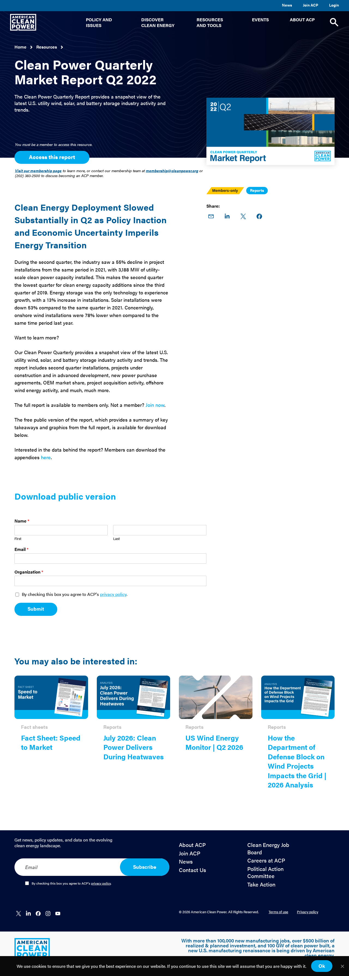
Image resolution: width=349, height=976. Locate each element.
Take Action (261, 884)
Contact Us (192, 870)
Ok (321, 965)
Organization (28, 572)
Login (334, 5)
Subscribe (144, 866)
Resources (46, 47)
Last (116, 538)
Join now (155, 404)
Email (21, 549)
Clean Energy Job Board (268, 848)
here (46, 457)
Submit (36, 608)
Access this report (52, 157)
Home (20, 47)
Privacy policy (307, 911)
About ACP (192, 845)
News (287, 5)
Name (21, 521)
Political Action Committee (265, 872)
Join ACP (310, 5)
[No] (342, 966)
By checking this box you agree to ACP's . (74, 594)
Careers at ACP (266, 860)
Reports (257, 190)
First (17, 538)
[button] (103, 22)
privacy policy (113, 594)
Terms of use (278, 911)
